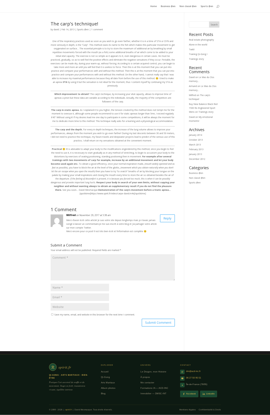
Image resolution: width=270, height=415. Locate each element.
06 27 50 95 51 (193, 378)
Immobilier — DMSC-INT (153, 393)
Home (153, 6)
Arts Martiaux (108, 382)
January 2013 (195, 154)
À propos (145, 377)
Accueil (104, 371)
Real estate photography (201, 39)
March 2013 (195, 144)
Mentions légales (187, 410)
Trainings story (196, 58)
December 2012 (197, 158)
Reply (167, 218)
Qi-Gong (105, 377)
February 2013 (196, 149)
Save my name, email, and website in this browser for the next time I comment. (94, 314)
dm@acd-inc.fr (193, 371)
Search (214, 24)
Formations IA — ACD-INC (154, 388)
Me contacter (147, 382)
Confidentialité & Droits (210, 410)
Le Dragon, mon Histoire (153, 371)
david (56, 29)
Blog (103, 393)
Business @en (168, 6)
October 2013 (196, 139)
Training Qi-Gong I (198, 54)
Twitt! (192, 49)
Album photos (108, 388)
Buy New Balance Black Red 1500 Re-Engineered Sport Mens (203, 108)
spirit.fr (68, 410)
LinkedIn (210, 394)
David (192, 77)
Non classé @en (188, 6)
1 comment (97, 29)
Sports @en (207, 6)
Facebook (191, 394)
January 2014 (195, 134)
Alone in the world (198, 44)
